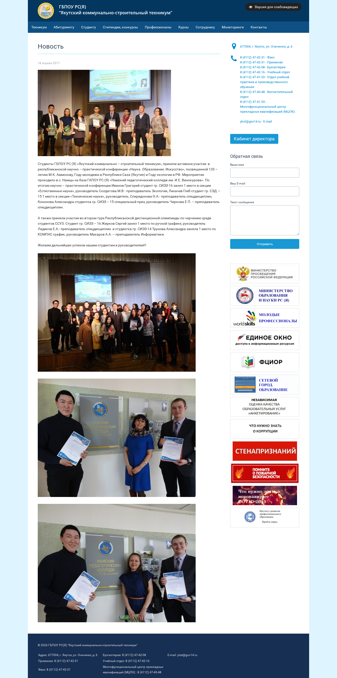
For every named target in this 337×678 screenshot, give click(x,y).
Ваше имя (237, 164)
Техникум (39, 27)
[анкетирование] (264, 407)
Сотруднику (205, 27)
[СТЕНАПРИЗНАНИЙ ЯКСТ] (264, 451)
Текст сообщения (242, 202)
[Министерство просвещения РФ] (264, 273)
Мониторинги (233, 27)
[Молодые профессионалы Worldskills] (264, 318)
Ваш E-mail (237, 183)
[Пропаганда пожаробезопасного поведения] (264, 473)
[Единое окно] (264, 340)
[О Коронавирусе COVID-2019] (264, 495)
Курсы (183, 27)
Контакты (259, 27)
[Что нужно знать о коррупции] (264, 429)
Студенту (88, 27)
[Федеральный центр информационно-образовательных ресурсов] (264, 362)
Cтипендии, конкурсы (120, 27)
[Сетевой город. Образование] (264, 384)
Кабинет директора (254, 138)
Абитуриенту (64, 27)
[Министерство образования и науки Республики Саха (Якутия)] (264, 296)
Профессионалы (158, 27)
